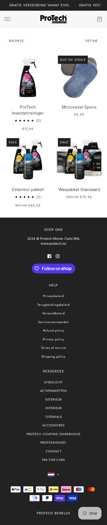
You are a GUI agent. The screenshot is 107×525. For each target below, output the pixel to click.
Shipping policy (53, 356)
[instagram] (58, 256)
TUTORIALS (53, 417)
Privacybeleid (53, 296)
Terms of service (53, 348)
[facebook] (49, 256)
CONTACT (53, 451)
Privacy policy (53, 339)
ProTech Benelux (53, 513)
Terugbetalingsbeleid (53, 305)
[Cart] (100, 19)
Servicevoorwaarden (53, 322)
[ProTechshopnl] (53, 19)
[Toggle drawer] (7, 19)
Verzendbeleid (53, 313)
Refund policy (53, 330)
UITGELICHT (53, 382)
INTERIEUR (53, 408)
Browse (16, 40)
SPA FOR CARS (53, 460)
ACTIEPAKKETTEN (53, 391)
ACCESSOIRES (53, 425)
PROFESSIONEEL (53, 442)
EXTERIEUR (53, 399)
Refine (92, 40)
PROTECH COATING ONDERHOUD (53, 434)
